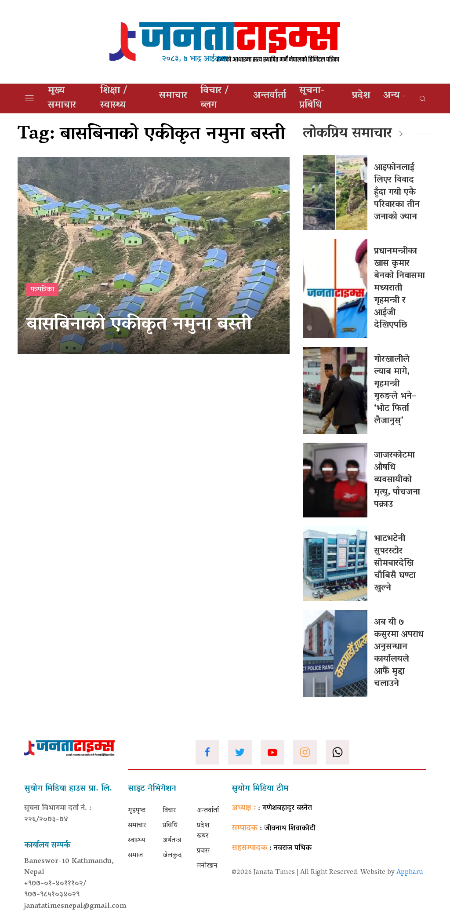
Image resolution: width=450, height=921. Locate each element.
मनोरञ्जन (207, 866)
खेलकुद (172, 855)
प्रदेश (361, 96)
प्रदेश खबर (203, 831)
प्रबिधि (170, 825)
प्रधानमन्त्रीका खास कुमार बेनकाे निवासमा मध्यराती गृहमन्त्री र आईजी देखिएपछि (399, 288)
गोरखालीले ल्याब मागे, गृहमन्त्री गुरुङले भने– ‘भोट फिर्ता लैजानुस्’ (395, 390)
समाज (135, 855)
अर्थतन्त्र (172, 840)
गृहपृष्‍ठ (136, 810)
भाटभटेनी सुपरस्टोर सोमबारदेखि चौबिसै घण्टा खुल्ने (395, 564)
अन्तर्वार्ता (269, 96)
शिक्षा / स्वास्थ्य (113, 98)
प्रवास (203, 851)
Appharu (409, 872)
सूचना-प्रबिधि (312, 98)
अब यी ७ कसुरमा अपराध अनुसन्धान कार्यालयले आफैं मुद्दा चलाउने (399, 653)
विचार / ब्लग (214, 98)
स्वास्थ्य (136, 840)
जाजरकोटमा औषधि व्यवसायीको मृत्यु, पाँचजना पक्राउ (397, 480)
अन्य (391, 96)
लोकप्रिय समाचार (347, 134)
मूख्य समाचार (62, 98)
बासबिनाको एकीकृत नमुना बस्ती (139, 325)
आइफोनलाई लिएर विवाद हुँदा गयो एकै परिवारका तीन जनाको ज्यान (397, 193)
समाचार (173, 96)
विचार (169, 810)
